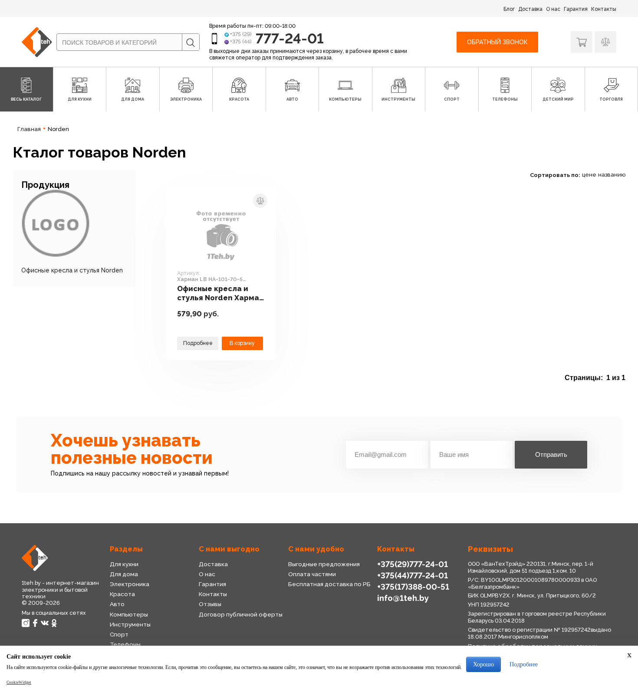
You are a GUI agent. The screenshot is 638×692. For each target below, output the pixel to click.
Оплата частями (312, 574)
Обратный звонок (497, 42)
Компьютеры (129, 614)
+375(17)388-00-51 (413, 586)
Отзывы (210, 603)
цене (589, 174)
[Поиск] (190, 42)
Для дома (124, 574)
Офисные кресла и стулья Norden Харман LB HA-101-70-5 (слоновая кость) (220, 293)
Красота (122, 593)
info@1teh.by (403, 598)
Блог (509, 9)
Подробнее (198, 343)
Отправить (551, 454)
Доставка (530, 9)
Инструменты (130, 624)
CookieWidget (19, 682)
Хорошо (483, 664)
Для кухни (124, 564)
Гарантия (576, 9)
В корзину (242, 343)
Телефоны (125, 644)
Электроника (129, 583)
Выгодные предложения (324, 564)
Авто (117, 603)
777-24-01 (290, 38)
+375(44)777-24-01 (412, 575)
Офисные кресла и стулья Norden (72, 270)
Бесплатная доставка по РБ (329, 583)
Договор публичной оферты (241, 614)
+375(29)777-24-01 (412, 564)
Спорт (119, 634)
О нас (553, 9)
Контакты (603, 9)
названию (611, 174)
